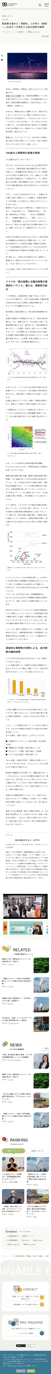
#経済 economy (38, 1240)
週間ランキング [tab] (13, 1151)
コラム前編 (10, 269)
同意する (31, 1371)
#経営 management (13, 1244)
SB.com (29, 1346)
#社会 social (26, 1240)
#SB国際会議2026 (12, 1236)
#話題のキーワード (28, 1236)
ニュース (5, 19)
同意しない (20, 1371)
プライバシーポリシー (16, 1366)
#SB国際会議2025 (12, 1240)
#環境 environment (33, 32)
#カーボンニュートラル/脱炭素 (13, 32)
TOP (3, 1256)
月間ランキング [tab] (37, 1151)
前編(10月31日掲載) (13, 96)
